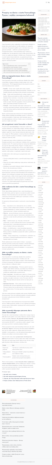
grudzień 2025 (40, 199)
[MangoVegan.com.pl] (9, 2)
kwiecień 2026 (40, 192)
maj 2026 (39, 190)
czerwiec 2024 (40, 218)
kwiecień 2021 (40, 257)
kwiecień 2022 (40, 236)
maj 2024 (39, 220)
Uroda (39, 90)
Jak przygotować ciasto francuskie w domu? (12, 67)
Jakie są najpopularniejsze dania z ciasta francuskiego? (15, 65)
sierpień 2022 (40, 229)
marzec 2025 (40, 215)
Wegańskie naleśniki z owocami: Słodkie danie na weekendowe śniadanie (44, 40)
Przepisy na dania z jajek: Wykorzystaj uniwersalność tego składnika (43, 154)
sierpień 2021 (40, 250)
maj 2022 (39, 234)
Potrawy (3, 10)
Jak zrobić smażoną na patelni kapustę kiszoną (14, 376)
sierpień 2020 (40, 271)
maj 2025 (39, 211)
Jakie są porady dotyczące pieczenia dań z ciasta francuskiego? (16, 72)
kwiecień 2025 (40, 213)
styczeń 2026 (40, 197)
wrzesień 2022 (40, 227)
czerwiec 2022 (40, 232)
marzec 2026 (40, 194)
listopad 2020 (40, 266)
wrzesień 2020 (40, 269)
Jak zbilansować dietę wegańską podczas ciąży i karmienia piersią (43, 71)
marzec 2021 (40, 259)
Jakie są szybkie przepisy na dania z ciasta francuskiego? (15, 70)
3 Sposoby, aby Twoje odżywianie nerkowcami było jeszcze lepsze (18, 378)
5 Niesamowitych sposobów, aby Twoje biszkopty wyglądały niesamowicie (43, 123)
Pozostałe (39, 88)
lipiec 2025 (40, 208)
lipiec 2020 (40, 273)
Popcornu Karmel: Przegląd (44, 138)
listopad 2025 (40, 201)
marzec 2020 (40, 280)
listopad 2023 (40, 225)
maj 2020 (39, 276)
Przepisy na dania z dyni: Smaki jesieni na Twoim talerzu (17, 380)
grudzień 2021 (40, 243)
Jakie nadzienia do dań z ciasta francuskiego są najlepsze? (15, 68)
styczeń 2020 (40, 283)
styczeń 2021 (40, 262)
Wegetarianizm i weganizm (42, 92)
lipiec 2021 (40, 252)
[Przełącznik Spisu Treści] (28, 64)
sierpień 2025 (40, 206)
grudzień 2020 (40, 264)
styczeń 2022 (40, 241)
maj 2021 (39, 255)
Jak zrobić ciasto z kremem (9, 374)
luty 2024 (40, 222)
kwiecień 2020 (40, 278)
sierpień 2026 (40, 185)
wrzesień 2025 (40, 204)
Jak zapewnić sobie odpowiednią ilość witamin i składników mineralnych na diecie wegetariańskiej (44, 106)
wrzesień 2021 (40, 248)
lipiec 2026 (40, 187)
